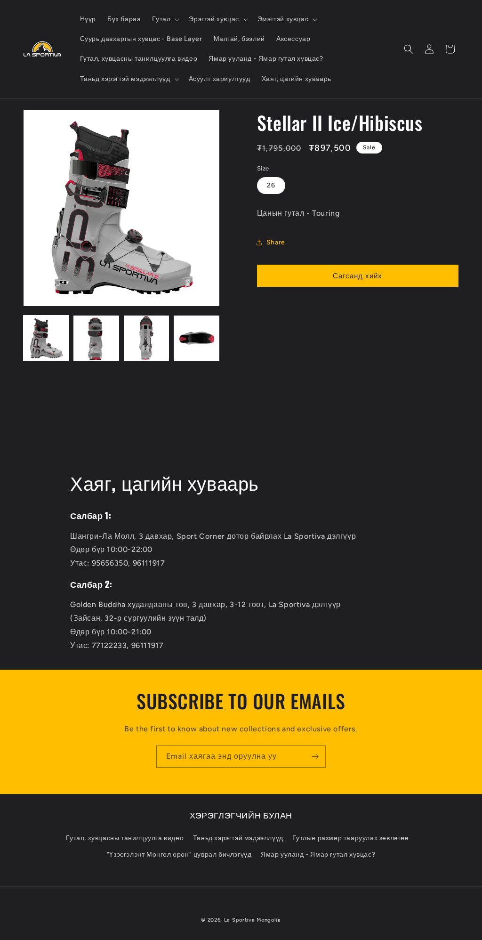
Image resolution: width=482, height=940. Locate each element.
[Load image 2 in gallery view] (96, 338)
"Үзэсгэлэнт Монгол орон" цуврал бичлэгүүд (179, 855)
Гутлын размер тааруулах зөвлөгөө (350, 838)
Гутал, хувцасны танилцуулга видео (125, 838)
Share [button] (275, 242)
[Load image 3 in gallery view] (146, 338)
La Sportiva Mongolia (252, 920)
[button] (164, 19)
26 (271, 185)
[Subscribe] (315, 757)
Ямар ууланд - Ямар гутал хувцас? (318, 855)
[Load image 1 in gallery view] (46, 338)
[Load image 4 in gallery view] (196, 338)
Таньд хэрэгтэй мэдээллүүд (238, 838)
